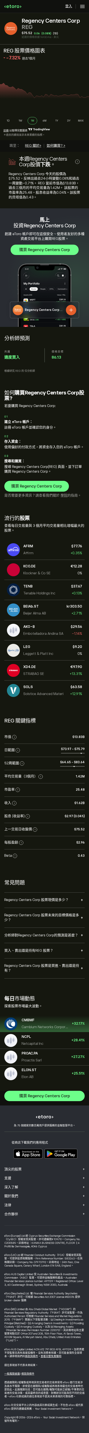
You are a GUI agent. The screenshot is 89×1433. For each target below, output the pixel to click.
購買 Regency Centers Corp (44, 250)
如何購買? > (56, 146)
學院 (63, 495)
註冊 (6, 130)
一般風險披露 (12, 1373)
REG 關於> (33, 146)
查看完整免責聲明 (51, 1356)
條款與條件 (31, 1356)
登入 (68, 6)
